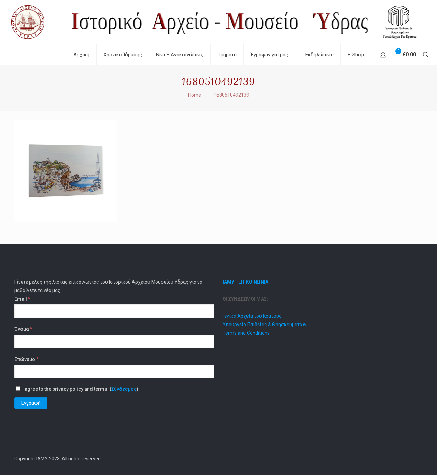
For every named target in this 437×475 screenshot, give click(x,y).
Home (194, 95)
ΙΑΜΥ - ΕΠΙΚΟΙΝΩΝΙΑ (245, 282)
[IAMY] (218, 22)
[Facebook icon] (398, 459)
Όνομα (23, 328)
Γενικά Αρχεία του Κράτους (252, 316)
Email (22, 298)
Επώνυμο (26, 359)
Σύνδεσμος (124, 389)
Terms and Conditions (246, 333)
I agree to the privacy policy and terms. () (79, 389)
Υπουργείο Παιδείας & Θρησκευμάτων (264, 324)
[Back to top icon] (415, 458)
